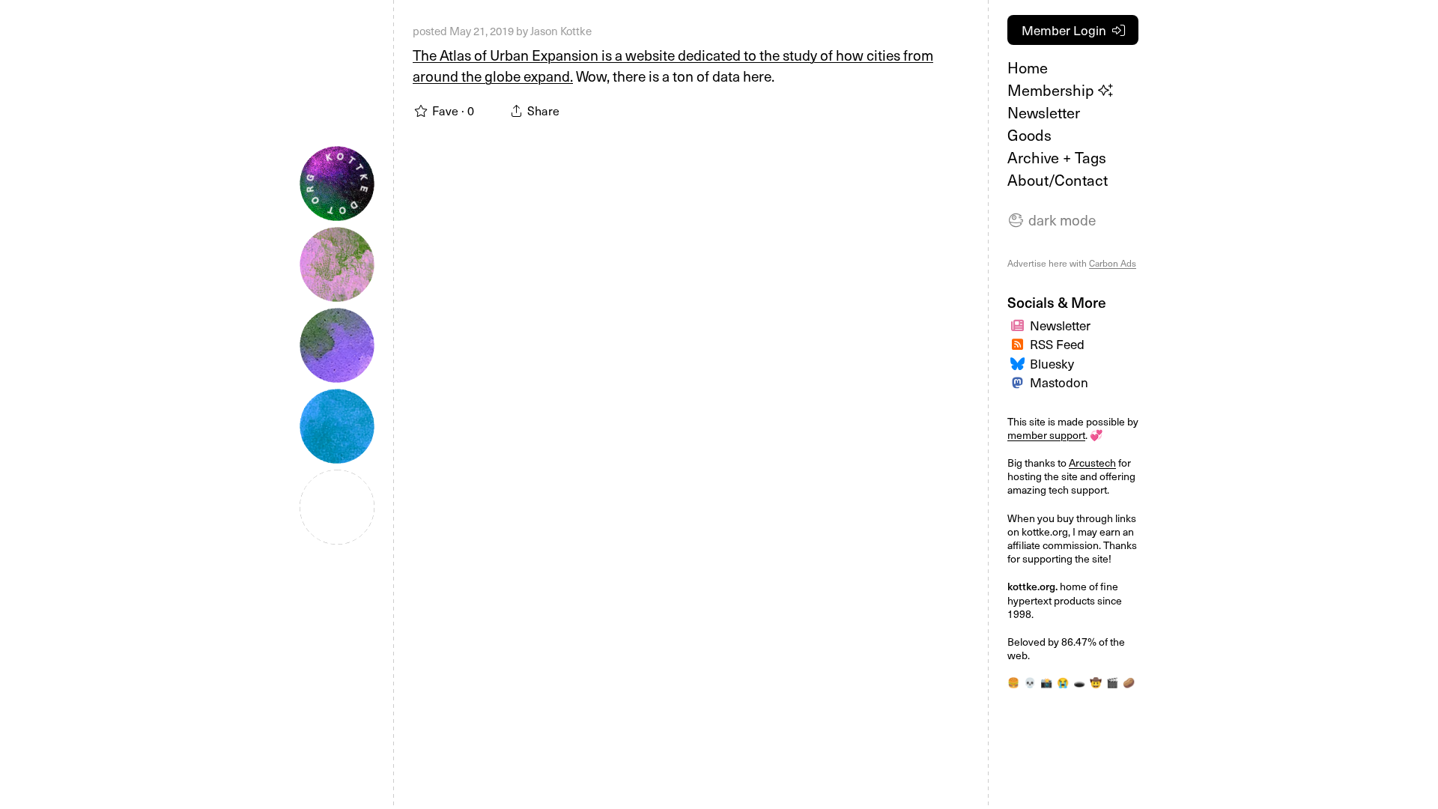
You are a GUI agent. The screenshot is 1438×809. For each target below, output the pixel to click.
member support (1046, 435)
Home (1027, 67)
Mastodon (1059, 382)
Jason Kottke (561, 30)
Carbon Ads (1112, 263)
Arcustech (1092, 462)
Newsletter (1043, 112)
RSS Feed (1057, 344)
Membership (1052, 90)
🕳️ (1079, 682)
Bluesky (1052, 363)
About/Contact (1057, 180)
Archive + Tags (1056, 157)
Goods (1029, 135)
